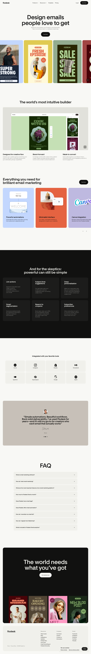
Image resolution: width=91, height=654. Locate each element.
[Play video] (85, 147)
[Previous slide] (83, 231)
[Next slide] (86, 231)
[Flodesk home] (6, 3)
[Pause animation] (87, 80)
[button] (35, 3)
